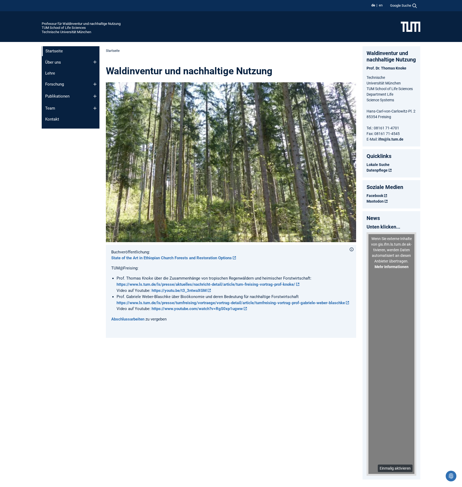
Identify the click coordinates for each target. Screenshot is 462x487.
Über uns (53, 62)
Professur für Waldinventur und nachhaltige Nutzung (81, 24)
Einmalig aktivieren (395, 468)
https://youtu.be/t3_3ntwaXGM (179, 290)
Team (50, 108)
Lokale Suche (378, 165)
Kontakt (52, 119)
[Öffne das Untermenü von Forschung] (95, 84)
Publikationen (57, 96)
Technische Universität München (66, 32)
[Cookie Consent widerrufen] (451, 476)
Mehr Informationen (392, 267)
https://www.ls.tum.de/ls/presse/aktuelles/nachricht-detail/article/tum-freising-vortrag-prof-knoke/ (206, 284)
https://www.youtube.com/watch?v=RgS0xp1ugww (197, 308)
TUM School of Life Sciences (64, 28)
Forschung (54, 84)
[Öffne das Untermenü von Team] (95, 108)
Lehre (50, 73)
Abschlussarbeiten (127, 319)
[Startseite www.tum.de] (410, 26)
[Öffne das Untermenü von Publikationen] (95, 96)
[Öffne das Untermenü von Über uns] (95, 62)
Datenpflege (377, 170)
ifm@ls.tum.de (390, 139)
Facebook (375, 196)
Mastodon (375, 201)
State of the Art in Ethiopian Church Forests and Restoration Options (171, 258)
